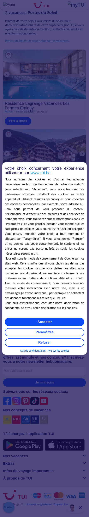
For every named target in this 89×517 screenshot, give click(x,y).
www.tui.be (41, 173)
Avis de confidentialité (33, 350)
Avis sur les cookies (58, 350)
